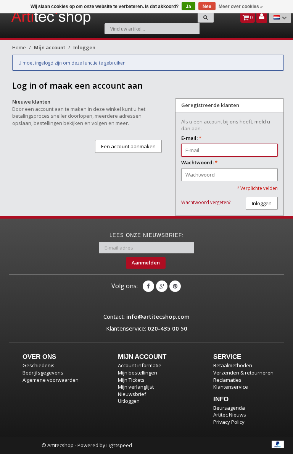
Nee (207, 6)
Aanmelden (146, 262)
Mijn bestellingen (137, 372)
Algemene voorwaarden (51, 379)
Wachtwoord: (199, 162)
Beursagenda (229, 407)
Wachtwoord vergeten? (205, 202)
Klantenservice (230, 386)
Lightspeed (119, 445)
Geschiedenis (39, 365)
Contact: (146, 316)
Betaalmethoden (232, 365)
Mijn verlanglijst (136, 386)
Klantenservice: (146, 328)
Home (19, 47)
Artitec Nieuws (229, 414)
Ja (188, 6)
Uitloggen (129, 400)
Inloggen (84, 47)
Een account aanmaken (128, 146)
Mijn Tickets (131, 379)
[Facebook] (148, 286)
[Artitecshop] (31, 17)
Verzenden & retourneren (243, 372)
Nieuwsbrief (132, 394)
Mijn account (49, 47)
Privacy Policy (229, 421)
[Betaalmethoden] (278, 444)
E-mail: (191, 138)
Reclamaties (227, 379)
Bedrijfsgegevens (43, 372)
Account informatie (139, 365)
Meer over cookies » (241, 6)
